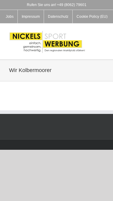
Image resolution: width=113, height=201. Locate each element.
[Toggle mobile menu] (101, 33)
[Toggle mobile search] (101, 39)
